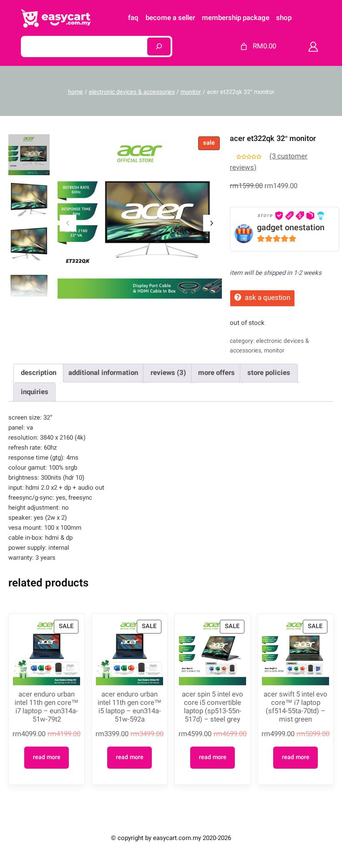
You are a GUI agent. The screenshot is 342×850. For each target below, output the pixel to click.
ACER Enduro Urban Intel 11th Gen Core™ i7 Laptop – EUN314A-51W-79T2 (46, 707)
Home (75, 92)
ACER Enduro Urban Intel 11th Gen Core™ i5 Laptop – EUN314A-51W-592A (129, 707)
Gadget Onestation (290, 227)
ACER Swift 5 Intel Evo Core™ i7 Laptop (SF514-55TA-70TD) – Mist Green (295, 707)
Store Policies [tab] (268, 372)
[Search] (159, 46)
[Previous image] (68, 223)
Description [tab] (38, 372)
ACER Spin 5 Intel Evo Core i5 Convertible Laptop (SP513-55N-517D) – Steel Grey (212, 707)
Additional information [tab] (103, 372)
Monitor (191, 92)
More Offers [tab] (216, 372)
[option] (29, 199)
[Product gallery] (140, 216)
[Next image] (211, 223)
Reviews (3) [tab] (168, 372)
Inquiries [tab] (34, 392)
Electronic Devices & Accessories (132, 92)
